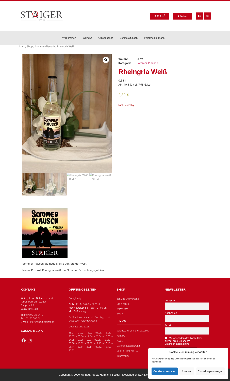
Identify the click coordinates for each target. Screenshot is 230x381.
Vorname (170, 300)
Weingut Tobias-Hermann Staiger (100, 374)
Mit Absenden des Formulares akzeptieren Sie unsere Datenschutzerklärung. (184, 341)
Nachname (171, 312)
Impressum (123, 355)
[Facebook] (199, 16)
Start (22, 46)
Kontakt (121, 335)
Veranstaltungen (129, 37)
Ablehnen (187, 371)
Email (168, 325)
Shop (30, 46)
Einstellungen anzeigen (210, 371)
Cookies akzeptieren (164, 371)
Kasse (120, 313)
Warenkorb (122, 308)
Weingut (87, 37)
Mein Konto (123, 303)
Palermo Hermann (154, 37)
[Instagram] (207, 16)
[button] (106, 60)
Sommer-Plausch (45, 46)
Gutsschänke (105, 37)
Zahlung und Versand (128, 298)
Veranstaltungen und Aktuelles (133, 330)
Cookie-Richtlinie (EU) (128, 350)
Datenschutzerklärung (128, 345)
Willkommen (69, 37)
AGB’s (120, 340)
